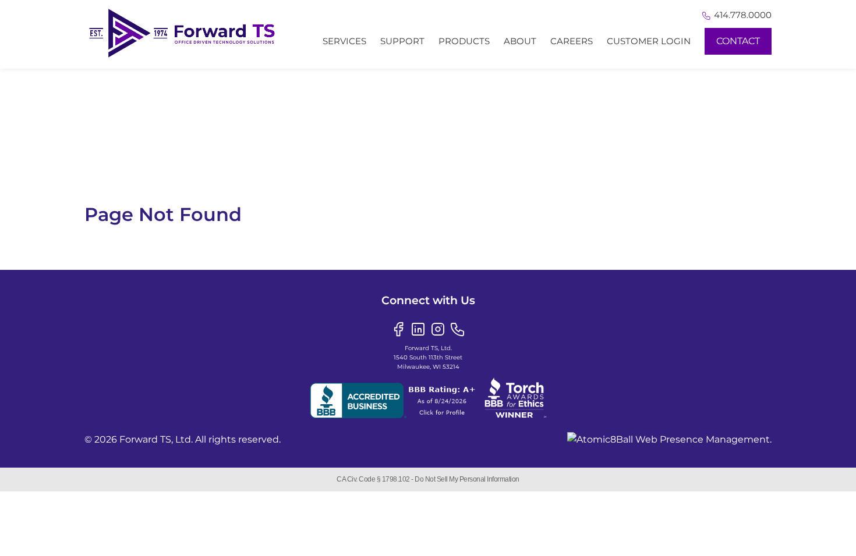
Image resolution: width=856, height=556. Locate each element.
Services (344, 41)
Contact (738, 41)
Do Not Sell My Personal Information (467, 479)
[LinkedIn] (418, 328)
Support (402, 41)
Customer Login (649, 41)
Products (464, 41)
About (520, 41)
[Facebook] (398, 328)
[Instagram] (438, 328)
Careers (571, 41)
